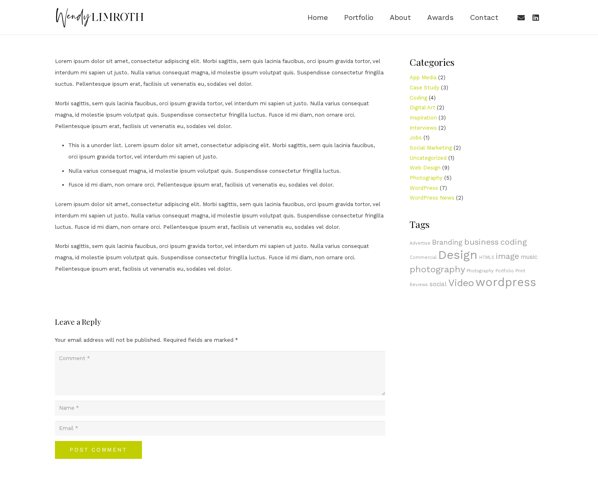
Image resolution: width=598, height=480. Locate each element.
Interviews (423, 128)
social (438, 284)
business (481, 242)
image (507, 256)
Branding (447, 242)
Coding (418, 98)
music (529, 257)
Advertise (420, 243)
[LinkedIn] (535, 17)
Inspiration (423, 118)
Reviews (419, 284)
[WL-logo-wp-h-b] (99, 17)
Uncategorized (428, 158)
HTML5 (486, 257)
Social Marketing (431, 148)
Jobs (416, 138)
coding (513, 242)
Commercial (423, 257)
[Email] (521, 17)
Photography (426, 178)
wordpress (506, 282)
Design (458, 255)
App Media (423, 77)
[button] (378, 17)
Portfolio (504, 271)
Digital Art (422, 107)
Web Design (425, 168)
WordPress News (432, 198)
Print (520, 271)
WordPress (424, 188)
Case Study (424, 88)
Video (461, 283)
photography (437, 269)
